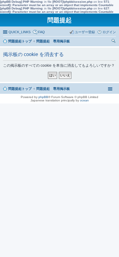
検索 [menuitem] (114, 41)
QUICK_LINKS (20, 32)
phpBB (43, 97)
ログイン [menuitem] (109, 32)
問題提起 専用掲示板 (53, 88)
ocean (84, 100)
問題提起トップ (20, 88)
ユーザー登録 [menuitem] (85, 32)
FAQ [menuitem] (41, 32)
